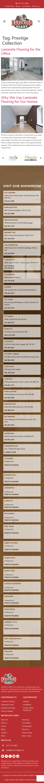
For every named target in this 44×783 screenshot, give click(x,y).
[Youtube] (13, 756)
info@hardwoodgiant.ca (15, 750)
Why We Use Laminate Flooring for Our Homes (19, 99)
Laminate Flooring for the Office (20, 51)
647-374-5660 (11, 745)
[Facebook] (2, 756)
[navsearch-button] (38, 21)
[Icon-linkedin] (17, 756)
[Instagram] (6, 756)
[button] (4, 21)
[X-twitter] (10, 756)
